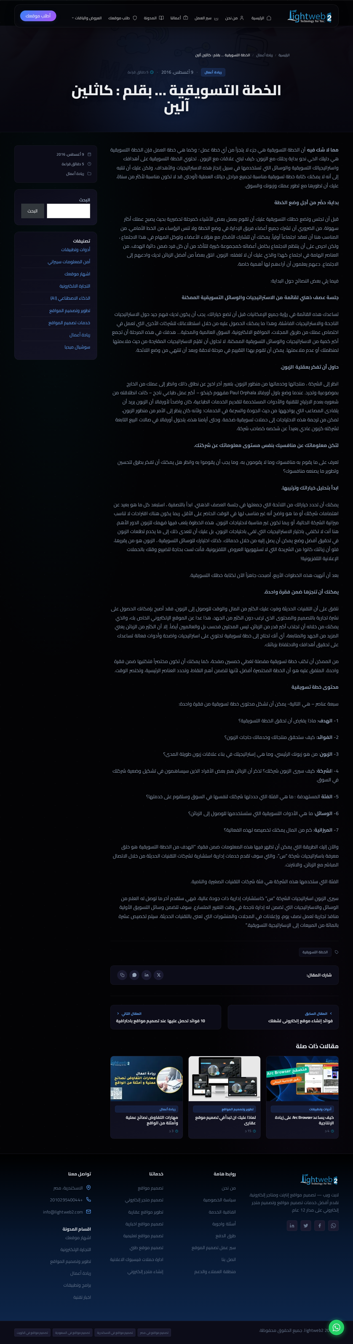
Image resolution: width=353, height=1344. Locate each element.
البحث (84, 200)
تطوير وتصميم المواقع (69, 310)
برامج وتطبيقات (77, 1285)
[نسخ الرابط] (122, 975)
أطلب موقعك (38, 16)
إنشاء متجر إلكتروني (145, 1271)
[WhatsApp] (333, 1225)
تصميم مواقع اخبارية (144, 1224)
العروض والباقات (88, 18)
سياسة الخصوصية (219, 1200)
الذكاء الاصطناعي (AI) (70, 298)
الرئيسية (284, 55)
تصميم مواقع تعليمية (143, 1235)
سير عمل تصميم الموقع (214, 1247)
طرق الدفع (226, 1235)
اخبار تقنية (82, 1297)
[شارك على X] (159, 975)
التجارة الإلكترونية (75, 1249)
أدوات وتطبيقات (75, 249)
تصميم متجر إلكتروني (144, 1200)
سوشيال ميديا (77, 347)
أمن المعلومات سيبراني (69, 261)
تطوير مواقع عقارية (145, 1212)
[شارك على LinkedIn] (146, 975)
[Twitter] (306, 1225)
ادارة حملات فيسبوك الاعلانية (136, 1259)
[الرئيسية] (309, 16)
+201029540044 (66, 1200)
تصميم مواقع (150, 1188)
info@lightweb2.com (63, 1212)
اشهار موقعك (77, 274)
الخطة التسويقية (315, 952)
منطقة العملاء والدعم (215, 1271)
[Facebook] (319, 1225)
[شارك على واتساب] (134, 975)
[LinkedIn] (292, 1225)
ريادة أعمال (264, 55)
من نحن (229, 1188)
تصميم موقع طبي (146, 1247)
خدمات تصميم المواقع (69, 322)
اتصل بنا (228, 1259)
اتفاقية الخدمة (222, 1212)
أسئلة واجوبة (224, 1224)
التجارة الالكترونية (75, 286)
